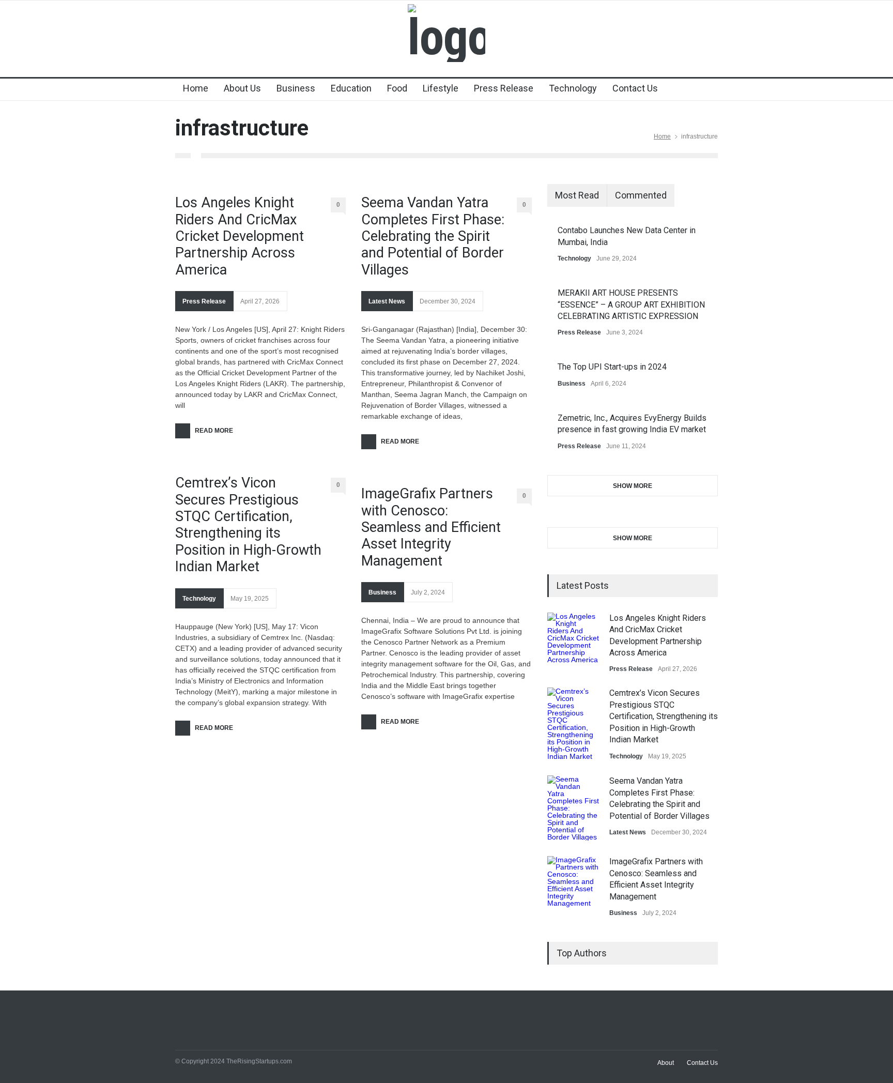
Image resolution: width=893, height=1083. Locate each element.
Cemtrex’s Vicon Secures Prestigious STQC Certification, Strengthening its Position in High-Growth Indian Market (248, 525)
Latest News (386, 301)
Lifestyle (440, 88)
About (665, 1062)
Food (397, 88)
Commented (641, 195)
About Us (242, 88)
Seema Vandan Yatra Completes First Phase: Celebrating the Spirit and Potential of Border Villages (432, 236)
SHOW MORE (632, 486)
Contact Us (635, 88)
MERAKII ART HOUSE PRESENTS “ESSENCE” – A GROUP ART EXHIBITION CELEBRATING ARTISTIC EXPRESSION (631, 304)
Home (195, 88)
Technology (573, 88)
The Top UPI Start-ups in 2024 (612, 367)
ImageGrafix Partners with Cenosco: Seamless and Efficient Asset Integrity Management (431, 527)
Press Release (503, 88)
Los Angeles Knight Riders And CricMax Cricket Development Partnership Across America (239, 236)
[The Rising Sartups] (446, 37)
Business (295, 88)
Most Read (577, 195)
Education (351, 88)
